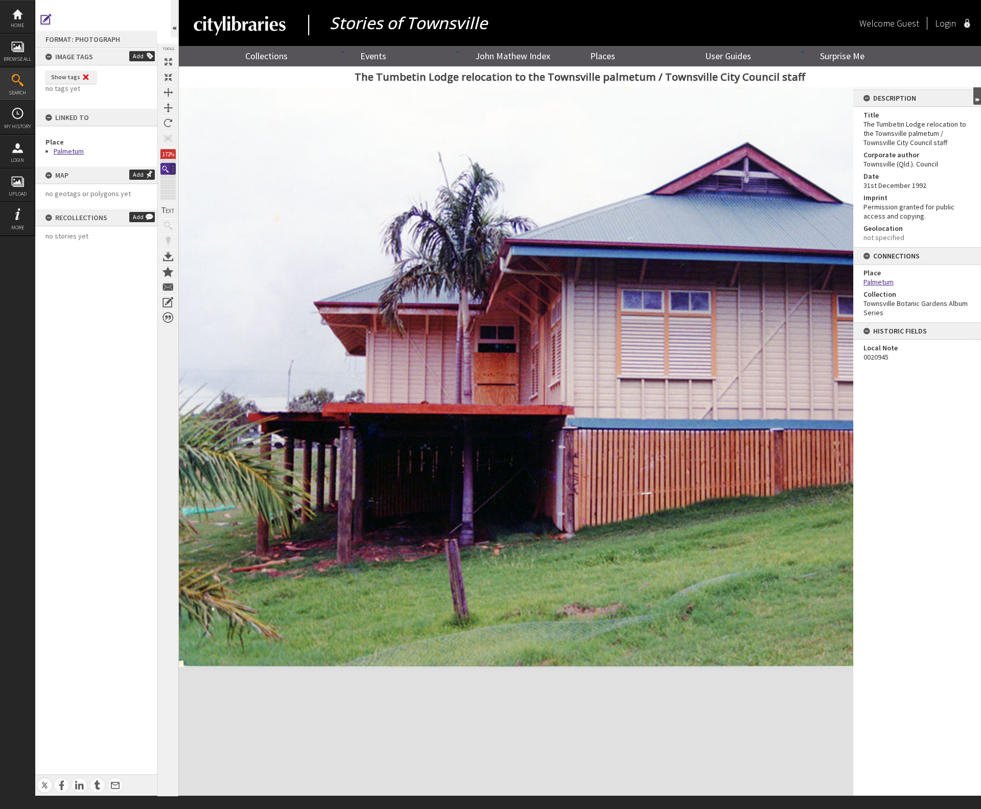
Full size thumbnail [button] (168, 61)
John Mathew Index (512, 56)
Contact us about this (168, 287)
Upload (18, 194)
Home (17, 25)
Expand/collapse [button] (977, 96)
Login (17, 160)
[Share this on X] (45, 779)
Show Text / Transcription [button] (168, 210)
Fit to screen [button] (168, 77)
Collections (266, 56)
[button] (168, 169)
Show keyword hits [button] (168, 225)
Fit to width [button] (168, 92)
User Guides (728, 56)
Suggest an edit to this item (46, 19)
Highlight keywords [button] (168, 241)
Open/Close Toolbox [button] (174, 18)
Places (602, 56)
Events (373, 56)
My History (17, 126)
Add (138, 56)
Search (17, 92)
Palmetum (69, 151)
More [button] (17, 227)
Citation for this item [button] (168, 317)
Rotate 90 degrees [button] (168, 123)
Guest (908, 23)
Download (168, 256)
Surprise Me (842, 56)
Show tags (65, 77)
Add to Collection (168, 271)
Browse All (17, 59)
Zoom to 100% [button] (168, 138)
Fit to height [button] (168, 107)
